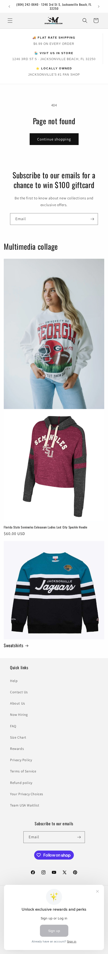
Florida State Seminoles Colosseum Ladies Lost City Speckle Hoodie (45, 527)
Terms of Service (23, 771)
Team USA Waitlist (24, 805)
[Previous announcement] (9, 6)
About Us (17, 703)
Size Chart (18, 737)
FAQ (13, 726)
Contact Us (19, 692)
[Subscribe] (92, 219)
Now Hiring (19, 714)
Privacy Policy (21, 760)
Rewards (17, 748)
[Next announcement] (98, 6)
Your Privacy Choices (26, 794)
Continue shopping (54, 139)
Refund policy (21, 782)
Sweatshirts (13, 645)
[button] (10, 20)
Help (14, 680)
